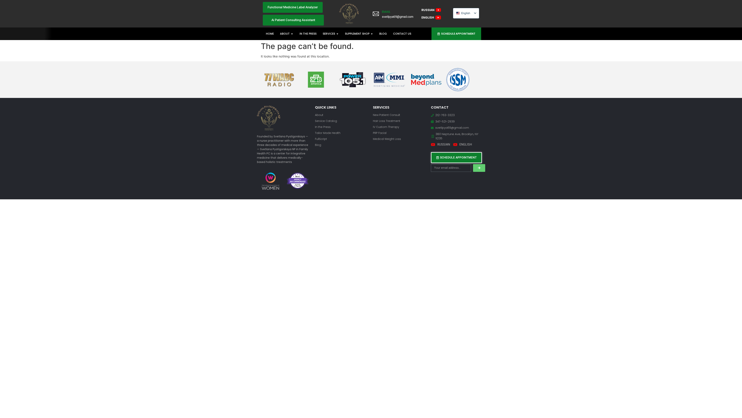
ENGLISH (427, 17)
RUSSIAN (427, 10)
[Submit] (479, 168)
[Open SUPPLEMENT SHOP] (371, 34)
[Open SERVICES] (337, 34)
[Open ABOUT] (292, 34)
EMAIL (386, 11)
